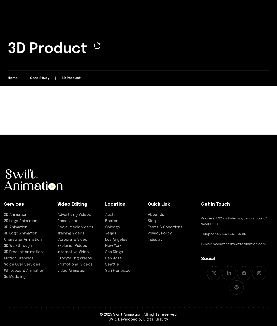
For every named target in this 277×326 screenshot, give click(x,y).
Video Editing (72, 204)
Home (13, 78)
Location (115, 204)
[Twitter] (214, 273)
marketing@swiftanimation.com (239, 244)
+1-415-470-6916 (233, 234)
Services (14, 204)
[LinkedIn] (229, 273)
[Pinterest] (237, 287)
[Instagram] (259, 273)
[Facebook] (244, 273)
